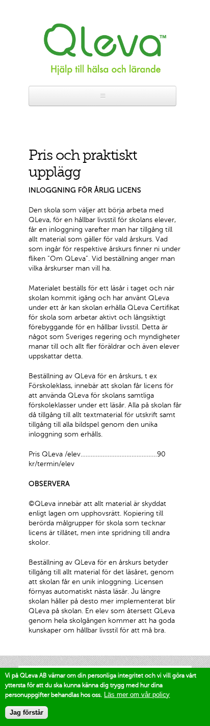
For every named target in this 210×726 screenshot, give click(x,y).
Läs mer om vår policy (137, 694)
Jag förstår (26, 712)
